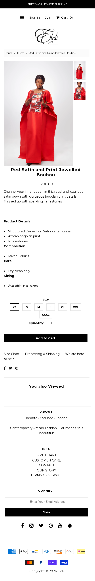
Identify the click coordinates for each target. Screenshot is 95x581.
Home (8, 53)
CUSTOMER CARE (46, 460)
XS (15, 307)
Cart (66, 18)
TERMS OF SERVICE (46, 475)
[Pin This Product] (16, 368)
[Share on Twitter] (10, 368)
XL (63, 307)
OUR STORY (46, 470)
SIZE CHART (46, 455)
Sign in (34, 18)
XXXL (45, 314)
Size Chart (11, 354)
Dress (20, 53)
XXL (76, 307)
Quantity (36, 323)
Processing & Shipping (42, 354)
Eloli (60, 571)
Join (48, 18)
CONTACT (46, 465)
